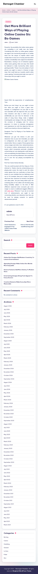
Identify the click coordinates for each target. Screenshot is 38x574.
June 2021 (7, 514)
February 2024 (8, 403)
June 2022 (7, 472)
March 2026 (7, 323)
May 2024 (7, 393)
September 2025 (9, 337)
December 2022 (9, 452)
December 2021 (8, 493)
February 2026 (8, 327)
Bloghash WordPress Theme (22, 571)
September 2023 (9, 420)
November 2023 (9, 413)
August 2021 (7, 507)
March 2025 (7, 358)
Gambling (7, 544)
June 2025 (7, 347)
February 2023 (8, 445)
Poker (5, 554)
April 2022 (7, 479)
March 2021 (7, 525)
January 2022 (8, 490)
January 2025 (8, 365)
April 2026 (7, 320)
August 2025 (8, 341)
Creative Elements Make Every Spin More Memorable (17, 283)
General (6, 547)
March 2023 (7, 441)
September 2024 (9, 379)
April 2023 (7, 438)
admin (9, 211)
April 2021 (7, 521)
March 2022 (7, 483)
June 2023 (7, 431)
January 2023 (8, 448)
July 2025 (7, 344)
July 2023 (7, 427)
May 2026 (7, 316)
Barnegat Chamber (13, 3)
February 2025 (8, 361)
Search (7, 240)
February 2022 (8, 486)
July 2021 (6, 511)
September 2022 (9, 462)
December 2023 (9, 410)
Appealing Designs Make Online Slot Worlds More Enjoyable (18, 264)
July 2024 (7, 386)
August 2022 (8, 466)
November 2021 (8, 497)
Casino (8, 21)
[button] (10, 215)
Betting (6, 537)
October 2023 (8, 417)
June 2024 (7, 389)
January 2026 (8, 330)
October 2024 (8, 375)
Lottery (6, 551)
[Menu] (35, 3)
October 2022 (8, 459)
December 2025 (9, 334)
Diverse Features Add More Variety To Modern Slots (19, 270)
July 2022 (7, 469)
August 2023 (8, 424)
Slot (5, 558)
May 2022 (7, 476)
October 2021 (8, 500)
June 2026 (7, 313)
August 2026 (8, 306)
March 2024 (7, 400)
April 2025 (7, 354)
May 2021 (7, 518)
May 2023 (7, 434)
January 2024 (8, 407)
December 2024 (9, 368)
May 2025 (7, 351)
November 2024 (9, 372)
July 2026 (7, 309)
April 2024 (7, 396)
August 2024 (8, 382)
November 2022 (9, 455)
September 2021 (9, 504)
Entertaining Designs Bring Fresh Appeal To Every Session (18, 277)
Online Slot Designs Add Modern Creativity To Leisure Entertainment (19, 258)
